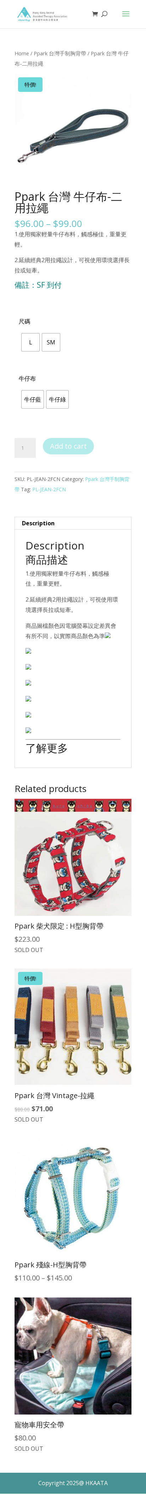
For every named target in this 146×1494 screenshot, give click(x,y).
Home (22, 53)
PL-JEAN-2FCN (49, 489)
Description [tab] (38, 523)
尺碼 (24, 321)
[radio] (30, 342)
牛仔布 (27, 378)
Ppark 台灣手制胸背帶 (60, 53)
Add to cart (68, 446)
